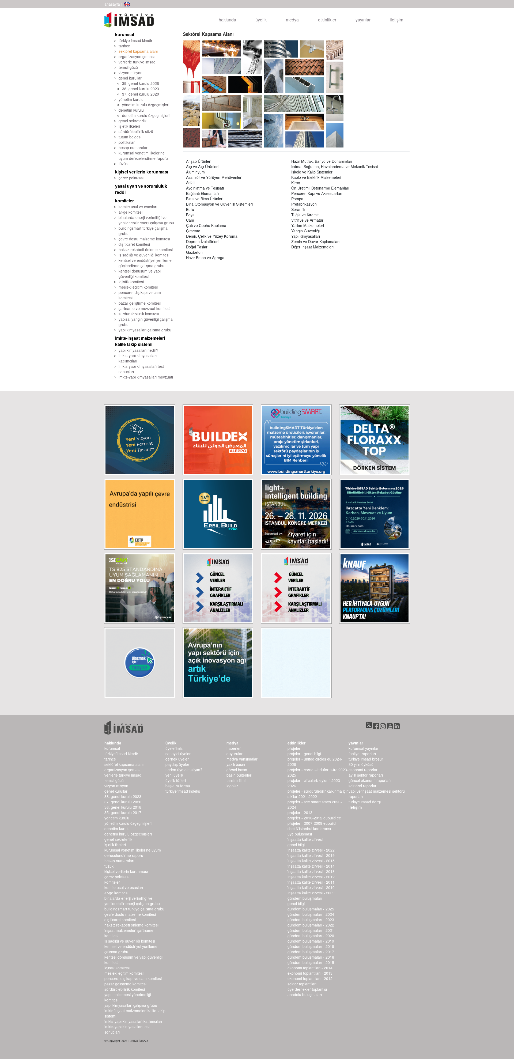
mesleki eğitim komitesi (138, 287)
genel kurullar (130, 78)
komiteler (124, 201)
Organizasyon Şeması (122, 769)
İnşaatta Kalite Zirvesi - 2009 (311, 892)
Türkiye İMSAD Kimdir (121, 753)
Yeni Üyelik (174, 775)
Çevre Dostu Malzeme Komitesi (130, 914)
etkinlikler (327, 20)
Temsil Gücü (114, 780)
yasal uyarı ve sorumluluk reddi (141, 189)
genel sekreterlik (132, 120)
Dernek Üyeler (177, 759)
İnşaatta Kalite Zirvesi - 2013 (311, 871)
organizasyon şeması (136, 56)
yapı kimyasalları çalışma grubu (145, 329)
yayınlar (363, 20)
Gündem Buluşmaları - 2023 (311, 919)
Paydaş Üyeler (177, 764)
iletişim (396, 20)
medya (292, 20)
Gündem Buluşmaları (305, 898)
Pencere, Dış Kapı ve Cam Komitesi (133, 978)
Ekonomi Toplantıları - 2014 (310, 967)
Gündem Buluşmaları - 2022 (311, 925)
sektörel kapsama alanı (138, 51)
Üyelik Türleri (175, 780)
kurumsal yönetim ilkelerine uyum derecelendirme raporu (143, 155)
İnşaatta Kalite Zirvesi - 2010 (311, 887)
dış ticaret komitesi (134, 244)
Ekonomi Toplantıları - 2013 (310, 973)
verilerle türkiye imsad (137, 62)
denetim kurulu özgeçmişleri (145, 115)
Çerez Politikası (116, 876)
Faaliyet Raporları (362, 753)
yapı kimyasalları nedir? (138, 350)
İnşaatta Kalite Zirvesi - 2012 (311, 876)
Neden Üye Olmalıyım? (183, 769)
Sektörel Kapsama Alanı (123, 764)
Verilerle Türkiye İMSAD (122, 775)
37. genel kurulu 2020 (140, 94)
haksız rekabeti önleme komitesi (146, 249)
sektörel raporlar (362, 785)
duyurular (234, 753)
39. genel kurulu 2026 (140, 83)
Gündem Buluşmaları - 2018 (311, 946)
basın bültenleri (239, 775)
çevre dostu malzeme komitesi (144, 238)
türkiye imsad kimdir (135, 40)
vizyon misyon (130, 72)
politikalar (127, 142)
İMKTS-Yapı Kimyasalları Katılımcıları (133, 1021)
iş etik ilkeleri (129, 126)
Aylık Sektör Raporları (366, 775)
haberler (233, 748)
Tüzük (109, 866)
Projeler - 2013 (300, 812)
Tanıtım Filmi (235, 780)
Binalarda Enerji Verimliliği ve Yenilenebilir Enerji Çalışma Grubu (132, 900)
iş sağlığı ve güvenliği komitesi (144, 255)
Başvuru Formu (177, 785)
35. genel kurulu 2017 (122, 812)
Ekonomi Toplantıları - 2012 (310, 978)
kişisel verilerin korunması (141, 172)
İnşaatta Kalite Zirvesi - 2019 (311, 855)
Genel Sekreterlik (118, 839)
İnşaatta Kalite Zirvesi (305, 839)
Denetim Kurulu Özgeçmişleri (128, 834)
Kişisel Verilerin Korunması (126, 871)
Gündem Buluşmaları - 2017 (311, 951)
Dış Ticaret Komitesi (120, 919)
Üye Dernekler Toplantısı (307, 989)
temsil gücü (128, 67)
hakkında (227, 20)
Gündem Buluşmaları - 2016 (311, 957)
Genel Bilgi (296, 844)
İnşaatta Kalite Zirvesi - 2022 (311, 850)
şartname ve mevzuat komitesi (144, 308)
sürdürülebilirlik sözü (136, 131)
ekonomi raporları (363, 769)
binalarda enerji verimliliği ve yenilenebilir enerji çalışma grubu (146, 220)
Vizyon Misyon (116, 785)
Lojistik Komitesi (117, 967)
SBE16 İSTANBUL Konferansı (309, 828)
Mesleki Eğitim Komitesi (123, 973)
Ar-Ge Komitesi (116, 892)
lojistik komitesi (131, 281)
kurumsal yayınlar (363, 748)
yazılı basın (235, 764)
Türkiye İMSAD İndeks (182, 791)
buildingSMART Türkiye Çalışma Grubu (134, 909)
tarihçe (124, 45)
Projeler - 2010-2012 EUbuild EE (314, 817)
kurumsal (124, 34)
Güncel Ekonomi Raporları (370, 780)
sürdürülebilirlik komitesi (139, 313)
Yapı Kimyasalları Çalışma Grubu (130, 1005)
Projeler (294, 748)
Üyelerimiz (174, 748)
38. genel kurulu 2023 (140, 88)
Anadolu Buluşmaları (305, 994)
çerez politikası (131, 177)
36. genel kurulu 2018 (122, 807)
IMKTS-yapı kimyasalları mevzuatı (146, 377)
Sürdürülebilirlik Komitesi (124, 989)
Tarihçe (110, 759)
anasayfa (112, 4)
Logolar (232, 785)
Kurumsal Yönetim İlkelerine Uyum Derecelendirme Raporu (132, 852)
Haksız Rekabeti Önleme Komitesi (131, 925)
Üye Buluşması (300, 834)
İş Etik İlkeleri (115, 844)
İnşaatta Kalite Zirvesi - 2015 (311, 860)
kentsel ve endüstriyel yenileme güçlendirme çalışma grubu (145, 263)
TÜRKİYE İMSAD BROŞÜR (366, 759)
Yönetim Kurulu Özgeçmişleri (128, 823)
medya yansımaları (242, 759)
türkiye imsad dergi (365, 801)
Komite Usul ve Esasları (123, 887)
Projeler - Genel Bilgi (304, 753)
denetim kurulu (131, 110)
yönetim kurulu (131, 99)
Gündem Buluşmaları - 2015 (311, 962)
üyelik (261, 20)
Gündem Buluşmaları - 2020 (311, 935)
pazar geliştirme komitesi (140, 303)
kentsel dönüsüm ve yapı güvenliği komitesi (140, 273)
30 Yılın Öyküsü (361, 764)
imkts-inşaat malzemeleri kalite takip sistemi (140, 341)
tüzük (123, 163)
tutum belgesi (130, 136)
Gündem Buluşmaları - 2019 (311, 941)
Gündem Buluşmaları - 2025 (311, 909)
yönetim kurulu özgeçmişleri (145, 104)
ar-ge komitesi (130, 212)
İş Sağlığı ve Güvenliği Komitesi (129, 941)
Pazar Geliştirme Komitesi (125, 983)
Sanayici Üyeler (178, 753)
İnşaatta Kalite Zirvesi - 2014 (311, 866)
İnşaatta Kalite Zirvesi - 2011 (311, 882)
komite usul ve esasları (138, 206)
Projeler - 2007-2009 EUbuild (312, 823)
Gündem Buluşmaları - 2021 (311, 930)
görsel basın (236, 769)
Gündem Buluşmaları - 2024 (311, 914)
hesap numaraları (133, 147)
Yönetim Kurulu (116, 817)
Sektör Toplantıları (302, 983)
